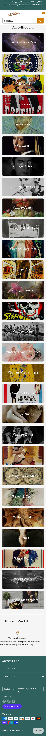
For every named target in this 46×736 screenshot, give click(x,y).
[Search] (40, 20)
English (7, 689)
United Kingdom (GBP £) (27, 689)
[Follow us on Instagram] (9, 701)
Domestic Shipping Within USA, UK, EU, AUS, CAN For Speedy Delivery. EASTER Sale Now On (23, 5)
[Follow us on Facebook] (4, 701)
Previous (9, 621)
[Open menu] (3, 14)
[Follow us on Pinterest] (13, 701)
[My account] (36, 14)
